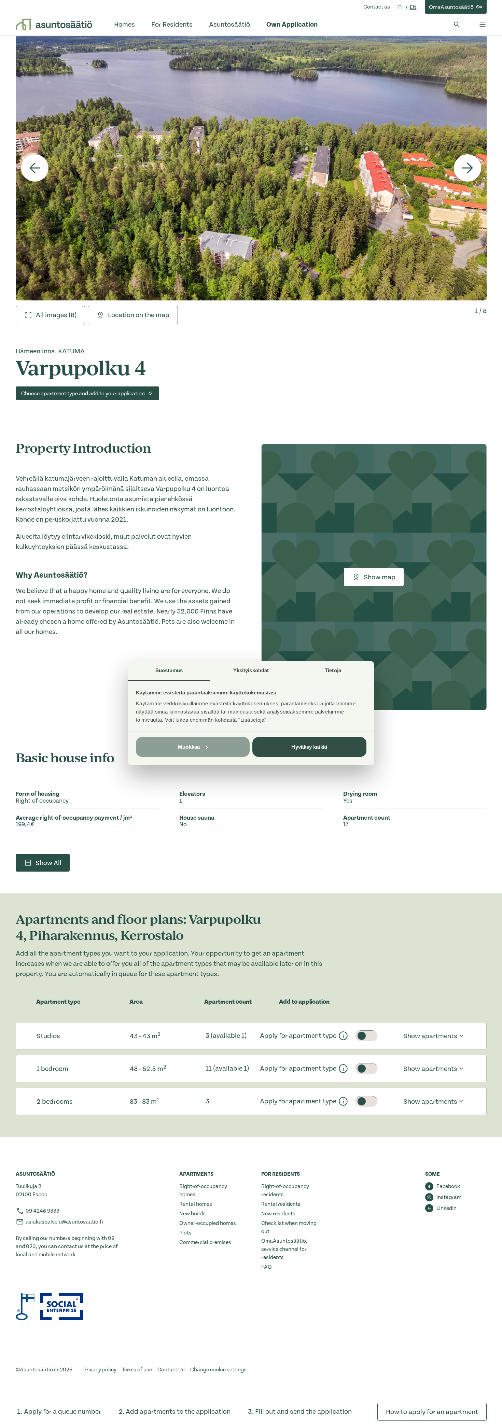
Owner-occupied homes (207, 1223)
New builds (192, 1214)
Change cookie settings (218, 1370)
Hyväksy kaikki (309, 747)
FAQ (266, 1267)
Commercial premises (205, 1242)
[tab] (50, 315)
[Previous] (34, 168)
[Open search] (457, 24)
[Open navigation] (482, 24)
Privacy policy (99, 1370)
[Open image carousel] (251, 168)
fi (401, 7)
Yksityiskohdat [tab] (251, 670)
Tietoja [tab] (333, 670)
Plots (185, 1233)
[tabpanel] (251, 168)
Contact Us (171, 1370)
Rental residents (281, 1204)
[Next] (467, 168)
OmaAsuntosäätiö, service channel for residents (284, 1249)
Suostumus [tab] (169, 670)
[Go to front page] (54, 25)
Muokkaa (189, 747)
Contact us (376, 7)
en (413, 7)
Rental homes (195, 1204)
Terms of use (137, 1370)
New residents (278, 1214)
